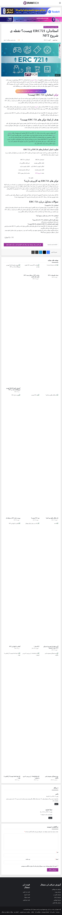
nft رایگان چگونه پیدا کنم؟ (52, 518)
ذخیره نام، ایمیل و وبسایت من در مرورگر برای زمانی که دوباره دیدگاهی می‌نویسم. (39, 866)
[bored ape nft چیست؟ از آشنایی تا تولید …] (12, 713)
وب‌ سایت (28, 859)
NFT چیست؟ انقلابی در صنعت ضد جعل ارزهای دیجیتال (31, 91)
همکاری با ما (37, 912)
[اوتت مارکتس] (31, 19)
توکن (55, 95)
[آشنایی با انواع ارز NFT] (12, 584)
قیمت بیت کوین (26, 892)
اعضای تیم (16, 912)
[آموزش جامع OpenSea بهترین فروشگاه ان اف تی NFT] (12, 325)
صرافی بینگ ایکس (57, 902)
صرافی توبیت (58, 892)
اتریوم (36, 106)
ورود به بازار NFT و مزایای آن (13, 518)
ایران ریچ (48, 909)
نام (57, 852)
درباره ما (58, 912)
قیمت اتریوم (27, 894)
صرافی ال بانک (57, 897)
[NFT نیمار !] (31, 584)
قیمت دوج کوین (26, 900)
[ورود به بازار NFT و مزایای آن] (12, 455)
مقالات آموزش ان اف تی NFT (50, 27)
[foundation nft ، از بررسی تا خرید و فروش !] (31, 713)
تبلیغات (32, 912)
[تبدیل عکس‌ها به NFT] (50, 269)
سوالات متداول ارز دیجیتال (7, 912)
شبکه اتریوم (34, 80)
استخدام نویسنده (45, 912)
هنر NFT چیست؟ (35, 518)
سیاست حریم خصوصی (25, 912)
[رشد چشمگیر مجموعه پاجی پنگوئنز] (50, 713)
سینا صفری (55, 40)
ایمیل (56, 859)
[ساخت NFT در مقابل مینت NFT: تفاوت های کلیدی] (31, 269)
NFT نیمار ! (36, 646)
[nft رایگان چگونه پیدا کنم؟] (50, 455)
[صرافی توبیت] (31, 11)
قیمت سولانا (27, 897)
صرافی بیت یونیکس (56, 889)
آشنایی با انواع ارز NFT (14, 646)
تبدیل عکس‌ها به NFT (53, 275)
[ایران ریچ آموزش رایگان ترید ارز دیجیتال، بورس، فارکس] (31, 3)
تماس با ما (52, 912)
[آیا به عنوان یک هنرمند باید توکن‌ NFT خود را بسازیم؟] (50, 584)
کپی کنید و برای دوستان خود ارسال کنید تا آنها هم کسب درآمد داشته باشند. (23, 244)
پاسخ (56, 804)
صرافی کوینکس (57, 900)
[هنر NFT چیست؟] (31, 455)
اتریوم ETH (38, 173)
